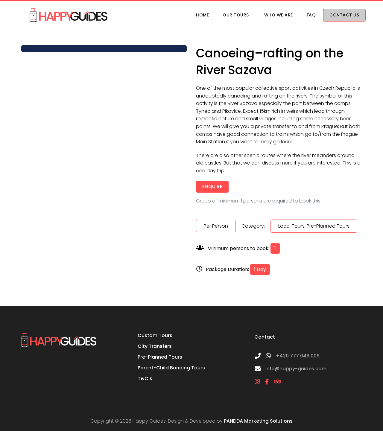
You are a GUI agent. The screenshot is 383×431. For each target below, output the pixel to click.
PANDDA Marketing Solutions (258, 421)
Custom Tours (155, 335)
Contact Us (344, 15)
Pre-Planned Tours (160, 357)
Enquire (212, 186)
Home (202, 15)
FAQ (311, 15)
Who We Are (278, 15)
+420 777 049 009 (298, 355)
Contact (264, 336)
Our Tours (236, 15)
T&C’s (145, 378)
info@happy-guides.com (295, 368)
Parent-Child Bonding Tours (171, 367)
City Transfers (155, 346)
